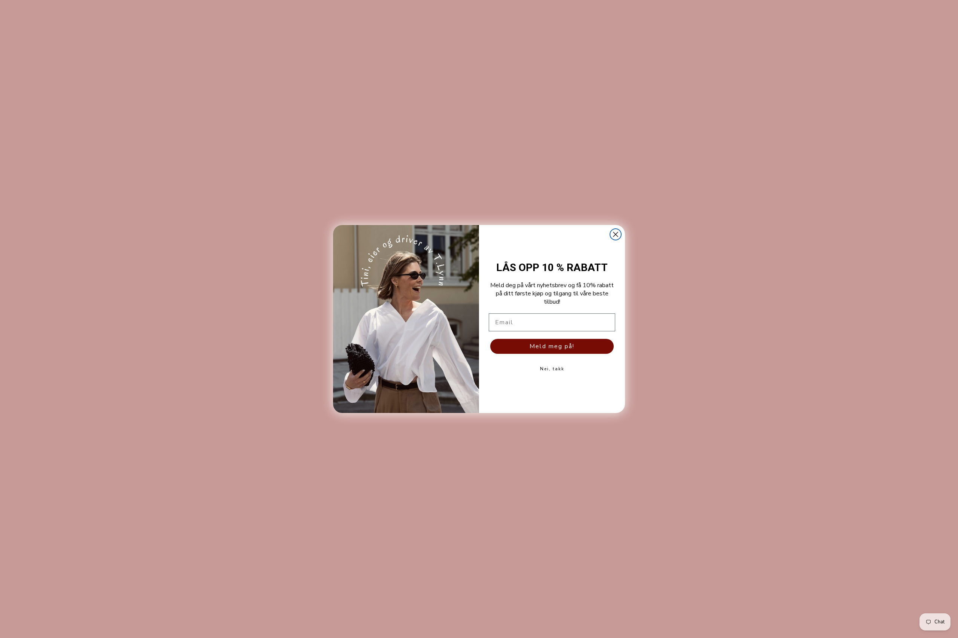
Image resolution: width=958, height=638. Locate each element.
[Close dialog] (615, 234)
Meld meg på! (552, 346)
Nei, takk (552, 369)
